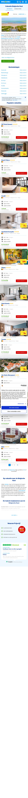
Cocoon (3, 339)
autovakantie (22, 490)
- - (12, 126)
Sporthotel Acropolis (7, 232)
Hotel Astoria (5, 303)
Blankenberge (4, 38)
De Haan (11, 38)
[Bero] (14, 443)
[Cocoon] (14, 336)
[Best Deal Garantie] (21, 529)
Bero (2, 447)
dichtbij (6, 484)
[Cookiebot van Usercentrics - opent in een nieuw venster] (21, 385)
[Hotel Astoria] (14, 300)
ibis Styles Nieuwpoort (8, 375)
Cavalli (3, 196)
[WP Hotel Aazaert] (14, 120)
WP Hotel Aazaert (6, 124)
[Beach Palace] (14, 156)
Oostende (17, 38)
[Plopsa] (14, 264)
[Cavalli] (14, 192)
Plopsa (3, 267)
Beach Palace (5, 160)
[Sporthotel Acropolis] (14, 228)
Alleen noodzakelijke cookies (14, 411)
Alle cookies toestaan (14, 407)
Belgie (2, 35)
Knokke (18, 36)
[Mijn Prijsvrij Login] (23, 2)
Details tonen (21, 403)
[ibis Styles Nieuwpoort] (14, 371)
